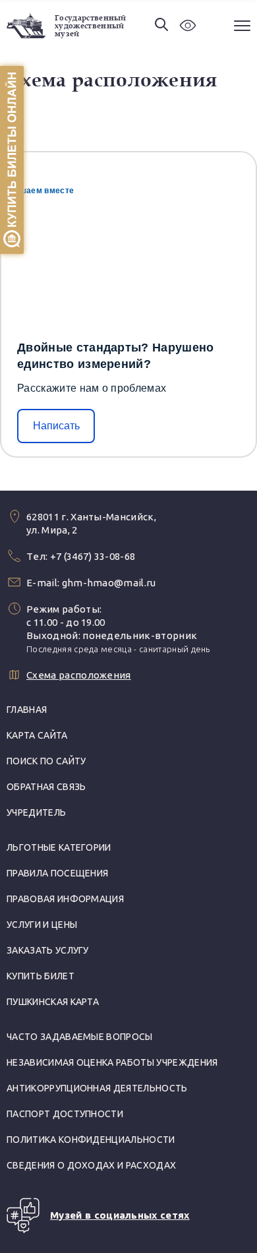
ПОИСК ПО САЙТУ (46, 761)
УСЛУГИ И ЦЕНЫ (42, 924)
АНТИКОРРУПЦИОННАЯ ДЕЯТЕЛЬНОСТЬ (97, 1088)
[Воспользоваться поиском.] (161, 25)
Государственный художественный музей (91, 25)
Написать (56, 425)
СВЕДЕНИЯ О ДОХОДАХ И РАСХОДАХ (91, 1165)
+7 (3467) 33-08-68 (93, 556)
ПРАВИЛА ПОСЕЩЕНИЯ (57, 873)
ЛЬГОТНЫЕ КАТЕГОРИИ (59, 847)
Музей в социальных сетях (120, 1215)
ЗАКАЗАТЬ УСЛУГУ (48, 950)
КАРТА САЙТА (37, 735)
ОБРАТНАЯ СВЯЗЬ (46, 786)
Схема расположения (78, 675)
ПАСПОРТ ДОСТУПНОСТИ (65, 1114)
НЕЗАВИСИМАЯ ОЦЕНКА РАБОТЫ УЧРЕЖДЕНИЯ (112, 1062)
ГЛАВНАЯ (27, 709)
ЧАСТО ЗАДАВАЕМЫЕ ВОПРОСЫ (80, 1036)
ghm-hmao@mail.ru (109, 582)
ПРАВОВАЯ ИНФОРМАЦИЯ (65, 899)
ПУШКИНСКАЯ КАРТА (53, 1001)
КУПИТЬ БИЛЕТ (40, 976)
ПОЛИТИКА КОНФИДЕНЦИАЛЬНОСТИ (91, 1139)
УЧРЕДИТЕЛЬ (36, 812)
